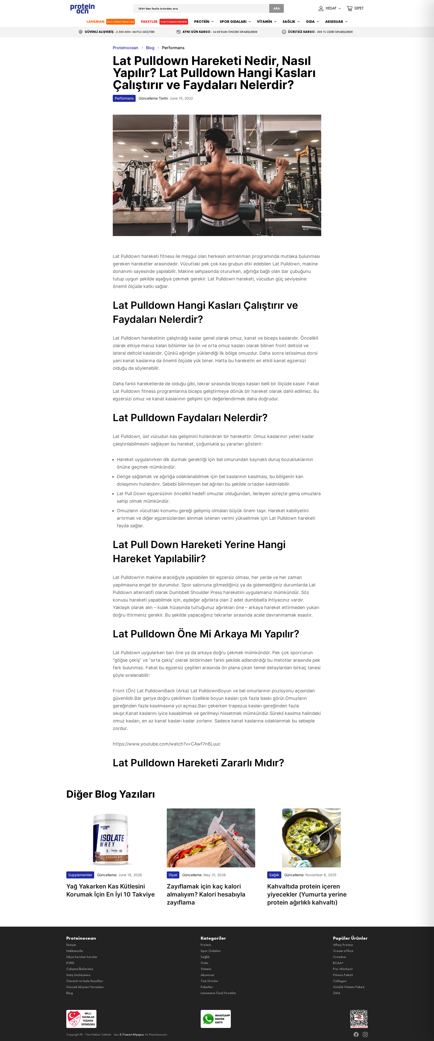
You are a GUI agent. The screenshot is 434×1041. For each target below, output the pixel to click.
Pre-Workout (342, 968)
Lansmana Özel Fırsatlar (218, 993)
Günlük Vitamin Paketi (348, 987)
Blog (69, 993)
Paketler (207, 987)
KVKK (70, 962)
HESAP (331, 8)
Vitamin (206, 968)
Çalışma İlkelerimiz (79, 968)
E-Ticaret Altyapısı (132, 1034)
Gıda (204, 962)
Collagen (340, 981)
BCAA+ (338, 962)
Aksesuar (207, 975)
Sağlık (205, 956)
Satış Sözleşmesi (78, 975)
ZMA (336, 993)
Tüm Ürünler (209, 981)
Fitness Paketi (343, 975)
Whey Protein (343, 944)
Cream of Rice (343, 950)
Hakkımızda (74, 950)
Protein (206, 944)
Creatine (339, 956)
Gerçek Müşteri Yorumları (85, 987)
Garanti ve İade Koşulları (84, 981)
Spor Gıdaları (211, 950)
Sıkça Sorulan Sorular (81, 956)
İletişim (71, 944)
